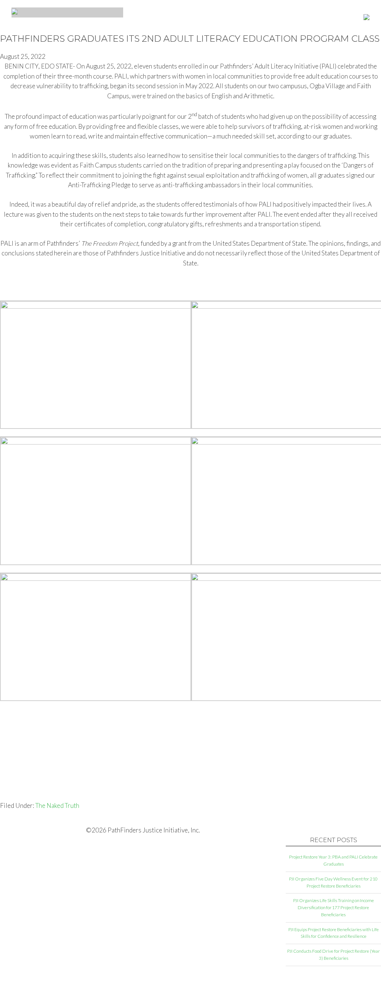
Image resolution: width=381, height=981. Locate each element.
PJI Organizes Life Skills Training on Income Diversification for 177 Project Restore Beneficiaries (333, 907)
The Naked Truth (57, 805)
